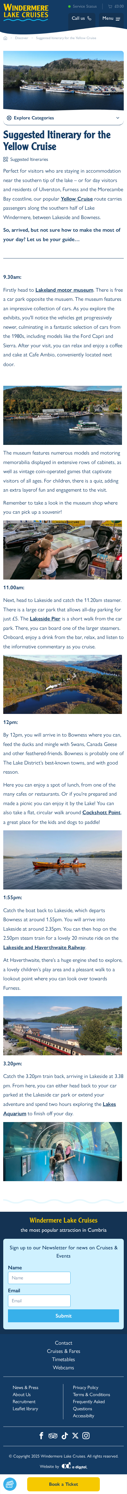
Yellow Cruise (77, 199)
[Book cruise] (15, 1484)
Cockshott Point (101, 812)
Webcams (63, 1367)
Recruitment (24, 1401)
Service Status (85, 6)
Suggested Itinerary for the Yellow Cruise (66, 38)
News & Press (25, 1387)
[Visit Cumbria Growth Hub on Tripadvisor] (53, 1436)
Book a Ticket (63, 1484)
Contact (63, 1343)
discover (21, 38)
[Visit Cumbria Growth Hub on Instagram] (85, 1436)
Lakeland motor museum (64, 290)
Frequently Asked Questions (89, 1405)
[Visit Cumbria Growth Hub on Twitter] (75, 1436)
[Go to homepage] (5, 38)
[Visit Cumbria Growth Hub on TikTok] (64, 1436)
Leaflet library (25, 1408)
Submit (64, 1316)
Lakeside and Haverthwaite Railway (44, 947)
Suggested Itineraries (29, 159)
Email (14, 1290)
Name (15, 1267)
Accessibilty (83, 1415)
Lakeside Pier (45, 618)
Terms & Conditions (91, 1394)
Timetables (63, 1359)
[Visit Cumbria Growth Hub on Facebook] (41, 1436)
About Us (22, 1394)
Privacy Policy (85, 1387)
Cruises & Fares (63, 1351)
